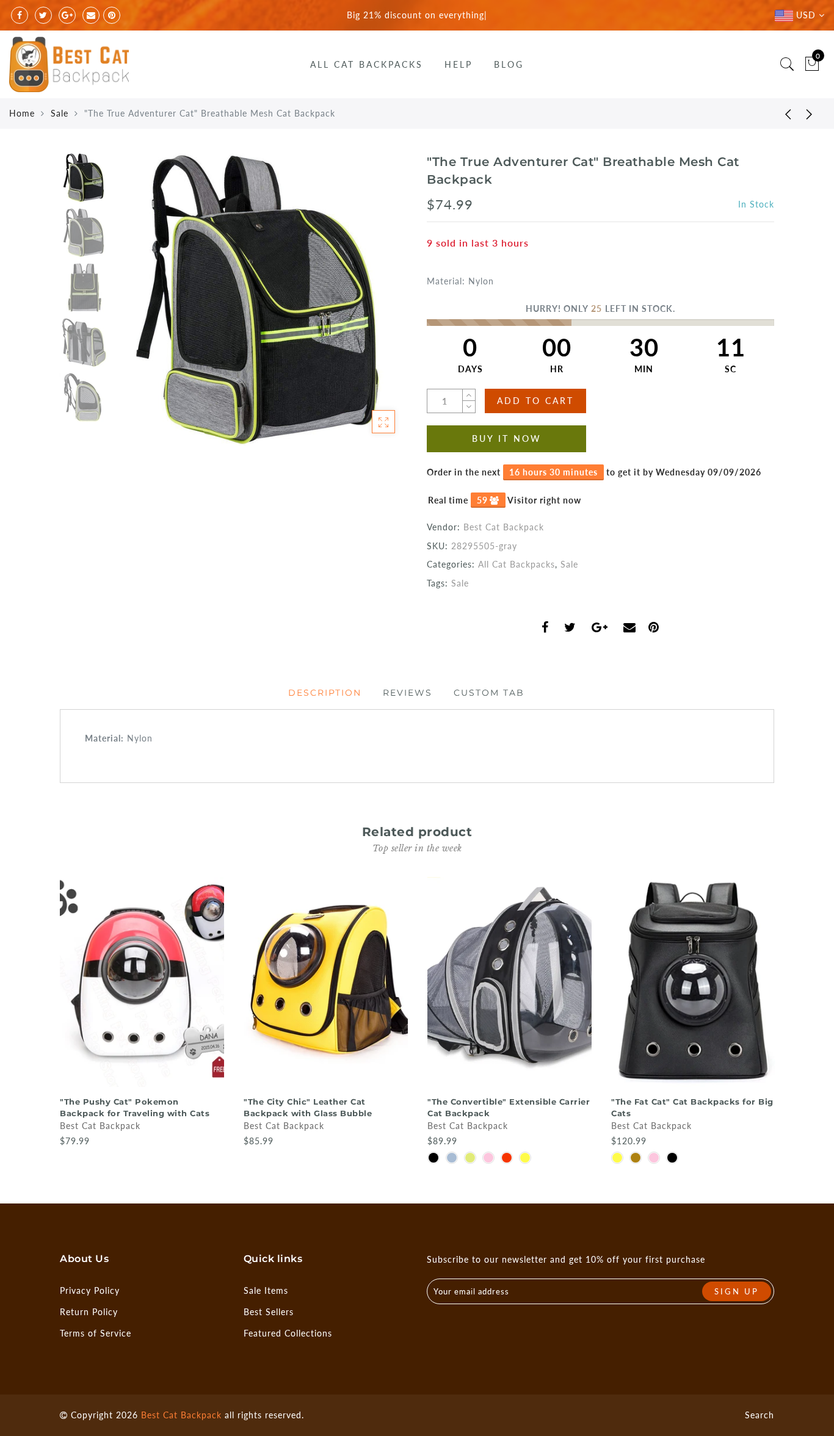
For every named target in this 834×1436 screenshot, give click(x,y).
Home (22, 113)
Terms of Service (95, 1333)
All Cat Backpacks (366, 64)
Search (759, 1415)
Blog (509, 64)
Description (324, 692)
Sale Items (266, 1290)
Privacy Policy (90, 1290)
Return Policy (89, 1312)
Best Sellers (269, 1312)
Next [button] (369, 306)
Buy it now (507, 438)
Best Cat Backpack (503, 527)
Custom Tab (489, 692)
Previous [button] (137, 306)
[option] (261, 299)
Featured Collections (288, 1333)
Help (458, 64)
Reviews (407, 692)
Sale (59, 113)
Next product (809, 113)
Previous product (779, 113)
